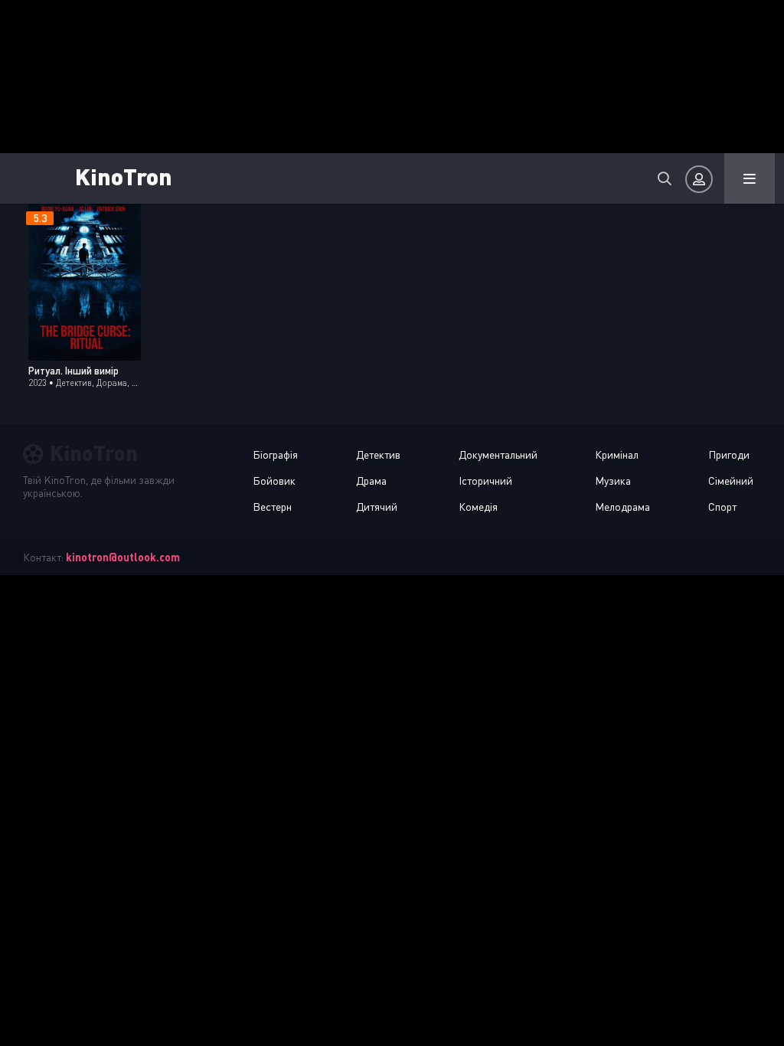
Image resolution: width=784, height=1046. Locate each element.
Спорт (722, 506)
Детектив (378, 454)
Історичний (485, 480)
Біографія (275, 454)
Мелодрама (622, 506)
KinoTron (123, 176)
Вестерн (272, 506)
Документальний (498, 454)
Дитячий (376, 506)
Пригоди (729, 454)
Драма (371, 480)
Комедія (478, 506)
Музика (613, 480)
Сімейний (730, 480)
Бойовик (274, 480)
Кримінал (617, 454)
